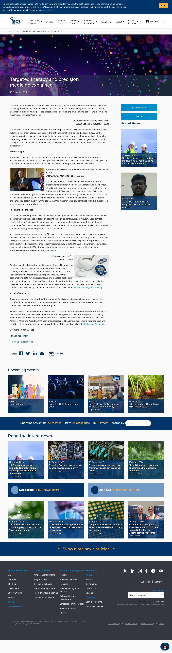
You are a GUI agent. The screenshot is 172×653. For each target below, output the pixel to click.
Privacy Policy (147, 624)
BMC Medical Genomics (94, 324)
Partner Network (132, 22)
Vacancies (91, 593)
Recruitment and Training (46, 593)
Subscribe (145, 582)
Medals (63, 575)
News (17, 31)
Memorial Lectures (68, 580)
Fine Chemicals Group (22, 342)
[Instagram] (140, 571)
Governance (91, 584)
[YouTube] (161, 571)
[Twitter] (125, 571)
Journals (12, 580)
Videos (11, 597)
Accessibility (114, 624)
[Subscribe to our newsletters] (15, 490)
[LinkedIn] (132, 571)
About (119, 22)
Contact (158, 582)
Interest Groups (61, 22)
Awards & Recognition (89, 22)
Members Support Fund (45, 597)
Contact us (91, 588)
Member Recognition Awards (69, 590)
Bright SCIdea (40, 580)
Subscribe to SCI (139, 107)
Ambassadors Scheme (44, 575)
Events (49, 22)
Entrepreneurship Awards (72, 604)
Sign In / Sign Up (94, 602)
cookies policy (48, 10)
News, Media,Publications (34, 22)
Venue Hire (106, 22)
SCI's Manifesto (15, 593)
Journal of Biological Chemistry (87, 288)
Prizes (63, 613)
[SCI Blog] (153, 571)
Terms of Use (131, 624)
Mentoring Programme (44, 588)
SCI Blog (12, 584)
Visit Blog (59, 353)
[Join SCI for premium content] (95, 490)
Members (153, 22)
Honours (64, 584)
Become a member (95, 606)
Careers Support (73, 22)
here (54, 250)
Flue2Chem (13, 588)
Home (10, 31)
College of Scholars (43, 584)
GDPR (161, 624)
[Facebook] (146, 571)
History (89, 580)
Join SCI (139, 116)
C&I (9, 575)
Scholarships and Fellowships (68, 597)
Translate (159, 602)
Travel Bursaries (67, 608)
